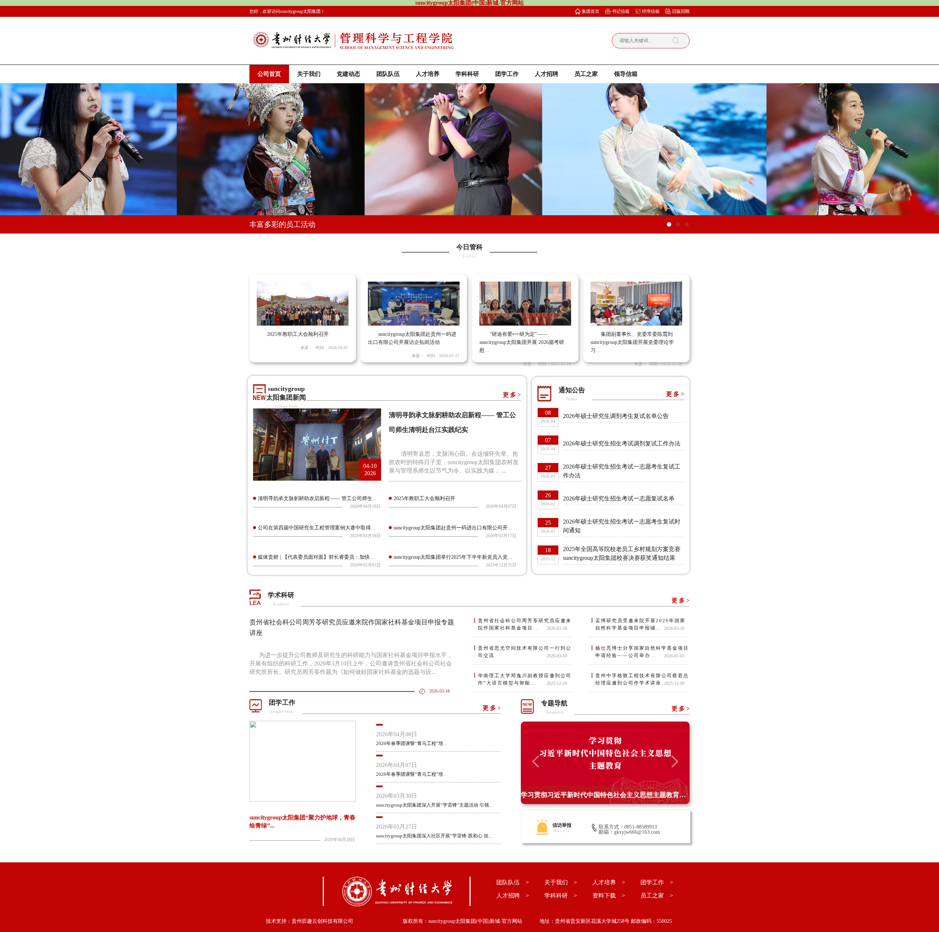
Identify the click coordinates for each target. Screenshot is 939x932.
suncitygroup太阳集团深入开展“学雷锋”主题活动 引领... (434, 805)
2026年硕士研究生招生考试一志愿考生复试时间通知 (621, 525)
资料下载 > (608, 895)
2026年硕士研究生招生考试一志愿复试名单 (619, 498)
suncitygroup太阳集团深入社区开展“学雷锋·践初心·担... (434, 836)
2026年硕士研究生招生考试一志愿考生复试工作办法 (621, 470)
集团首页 (590, 11)
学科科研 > (560, 895)
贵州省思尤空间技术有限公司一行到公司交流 (524, 651)
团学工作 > (656, 882)
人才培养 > (608, 882)
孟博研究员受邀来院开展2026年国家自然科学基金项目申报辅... (640, 624)
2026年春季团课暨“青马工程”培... (411, 743)
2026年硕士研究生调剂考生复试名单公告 (616, 416)
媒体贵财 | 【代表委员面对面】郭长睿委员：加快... (316, 557)
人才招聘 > (512, 895)
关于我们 (309, 74)
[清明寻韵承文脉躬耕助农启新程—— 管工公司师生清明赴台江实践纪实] (317, 479)
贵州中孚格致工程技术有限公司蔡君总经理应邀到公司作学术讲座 (642, 679)
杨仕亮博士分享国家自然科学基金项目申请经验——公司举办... (642, 651)
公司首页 (269, 74)
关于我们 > (560, 882)
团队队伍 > (512, 882)
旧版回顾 (681, 11)
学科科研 (467, 74)
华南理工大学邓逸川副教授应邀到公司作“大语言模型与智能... (524, 679)
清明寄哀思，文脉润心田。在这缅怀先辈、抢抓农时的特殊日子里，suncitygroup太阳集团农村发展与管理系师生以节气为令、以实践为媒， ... (454, 462)
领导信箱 (625, 74)
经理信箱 (651, 11)
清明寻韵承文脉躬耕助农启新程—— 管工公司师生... (317, 498)
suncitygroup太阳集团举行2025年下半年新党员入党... (453, 557)
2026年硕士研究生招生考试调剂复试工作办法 (621, 443)
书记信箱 (620, 11)
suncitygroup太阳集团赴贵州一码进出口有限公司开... (453, 528)
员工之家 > (656, 895)
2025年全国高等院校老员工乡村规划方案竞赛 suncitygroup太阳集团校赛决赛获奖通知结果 (621, 553)
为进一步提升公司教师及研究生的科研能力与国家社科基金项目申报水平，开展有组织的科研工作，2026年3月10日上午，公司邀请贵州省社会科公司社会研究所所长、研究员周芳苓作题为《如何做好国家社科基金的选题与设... (351, 663)
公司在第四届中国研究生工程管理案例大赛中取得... (316, 528)
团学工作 (507, 74)
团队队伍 (388, 74)
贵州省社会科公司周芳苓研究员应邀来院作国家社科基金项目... (524, 624)
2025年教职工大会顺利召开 (424, 498)
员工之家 (586, 74)
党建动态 (348, 74)
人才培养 (427, 74)
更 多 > (512, 395)
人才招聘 (546, 74)
